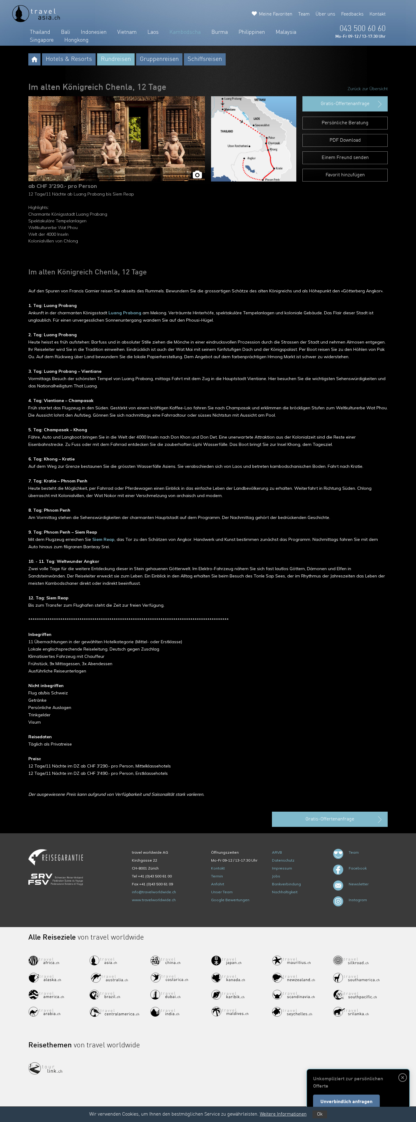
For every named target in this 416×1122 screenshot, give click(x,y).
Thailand (40, 32)
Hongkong (76, 40)
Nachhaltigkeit (285, 892)
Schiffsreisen (205, 59)
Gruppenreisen (159, 59)
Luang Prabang (124, 313)
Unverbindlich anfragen (346, 1101)
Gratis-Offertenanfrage (345, 103)
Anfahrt (217, 884)
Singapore (42, 40)
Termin (217, 876)
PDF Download (345, 140)
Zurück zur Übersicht (367, 88)
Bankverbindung (286, 884)
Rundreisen (116, 59)
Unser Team (222, 892)
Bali (65, 32)
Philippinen (251, 32)
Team (304, 14)
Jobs (276, 876)
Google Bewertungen (230, 900)
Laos (153, 32)
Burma (219, 32)
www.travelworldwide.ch (154, 900)
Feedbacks (352, 14)
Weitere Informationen (283, 1114)
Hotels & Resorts (69, 59)
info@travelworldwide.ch (154, 892)
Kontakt (377, 14)
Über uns (325, 14)
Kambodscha (185, 32)
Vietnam (127, 32)
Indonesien (94, 32)
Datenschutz (283, 860)
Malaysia (286, 32)
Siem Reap (103, 539)
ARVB (277, 852)
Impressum (282, 868)
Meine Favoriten (275, 14)
